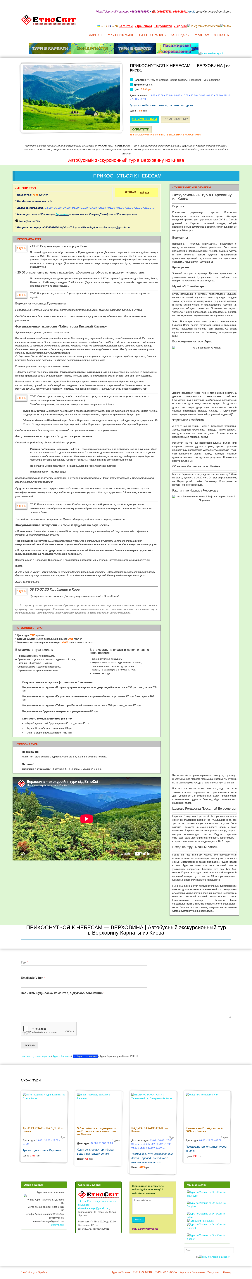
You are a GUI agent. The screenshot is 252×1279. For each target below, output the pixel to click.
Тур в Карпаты (211, 80)
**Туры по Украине (157, 80)
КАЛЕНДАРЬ (180, 35)
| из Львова (97, 1131)
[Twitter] (224, 21)
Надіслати (29, 1045)
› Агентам (126, 26)
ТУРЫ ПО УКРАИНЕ (120, 35)
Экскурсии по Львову (219, 1272)
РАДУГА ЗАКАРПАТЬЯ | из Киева (149, 1130)
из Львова (204, 1130)
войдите (144, 192)
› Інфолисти (163, 26)
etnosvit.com (57, 1225)
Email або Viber (33, 977)
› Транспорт (143, 26)
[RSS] (200, 21)
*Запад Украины (178, 80)
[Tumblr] (220, 21)
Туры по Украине (41, 1056)
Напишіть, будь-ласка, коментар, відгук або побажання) (62, 993)
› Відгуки (180, 26)
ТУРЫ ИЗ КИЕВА (143, 1272)
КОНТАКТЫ (221, 35)
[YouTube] (210, 21)
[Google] (205, 21)
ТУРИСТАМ (201, 35)
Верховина (195, 80)
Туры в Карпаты (61, 1056)
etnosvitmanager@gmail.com (93, 1208)
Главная (25, 1056)
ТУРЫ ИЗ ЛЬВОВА (166, 1272)
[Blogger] (229, 21)
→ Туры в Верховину (85, 1056)
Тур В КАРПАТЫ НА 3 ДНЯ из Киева (43, 1130)
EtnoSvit (225, 1256)
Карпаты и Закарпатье (192, 1272)
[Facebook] (215, 21)
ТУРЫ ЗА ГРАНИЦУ (152, 35)
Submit (138, 1219)
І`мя (24, 962)
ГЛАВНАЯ (95, 35)
